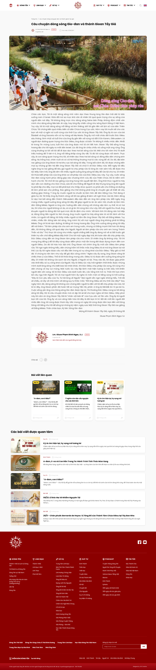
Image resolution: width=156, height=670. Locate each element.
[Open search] (139, 5)
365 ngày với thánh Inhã (111, 588)
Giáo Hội (82, 658)
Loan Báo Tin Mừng (62, 576)
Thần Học (82, 567)
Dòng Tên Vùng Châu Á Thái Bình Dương (40, 643)
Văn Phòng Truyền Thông (64, 621)
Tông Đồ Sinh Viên (62, 593)
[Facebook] (139, 542)
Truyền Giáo (83, 574)
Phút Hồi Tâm (37, 574)
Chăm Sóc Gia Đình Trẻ (63, 600)
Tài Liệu (98, 658)
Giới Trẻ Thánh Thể (62, 597)
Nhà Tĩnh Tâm (37, 647)
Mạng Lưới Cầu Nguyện (64, 583)
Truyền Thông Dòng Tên (110, 564)
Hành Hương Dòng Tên (63, 614)
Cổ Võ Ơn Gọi (60, 607)
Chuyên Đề (83, 588)
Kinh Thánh (83, 564)
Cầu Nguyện (83, 591)
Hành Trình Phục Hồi (109, 571)
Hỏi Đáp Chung (130, 658)
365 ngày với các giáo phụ (112, 591)
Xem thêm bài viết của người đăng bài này (67, 340)
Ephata (105, 584)
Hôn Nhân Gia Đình (85, 581)
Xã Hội (81, 584)
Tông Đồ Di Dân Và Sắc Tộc (65, 590)
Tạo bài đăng (35, 658)
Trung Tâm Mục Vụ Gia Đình (19, 647)
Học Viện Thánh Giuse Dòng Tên (65, 629)
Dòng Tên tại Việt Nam (16, 573)
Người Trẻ (105, 658)
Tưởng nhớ (12, 576)
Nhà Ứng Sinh (51, 647)
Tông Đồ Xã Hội (61, 586)
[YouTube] (145, 542)
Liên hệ (11, 587)
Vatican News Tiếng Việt (111, 574)
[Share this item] (58, 418)
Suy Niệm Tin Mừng (85, 598)
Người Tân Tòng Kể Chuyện (111, 567)
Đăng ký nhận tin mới (110, 642)
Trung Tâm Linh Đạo (62, 564)
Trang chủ (34, 19)
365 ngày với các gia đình (111, 595)
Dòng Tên (12, 590)
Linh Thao (36, 571)
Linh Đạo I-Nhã (37, 567)
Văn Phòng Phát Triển (63, 618)
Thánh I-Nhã (37, 564)
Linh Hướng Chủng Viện (64, 573)
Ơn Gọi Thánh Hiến (85, 578)
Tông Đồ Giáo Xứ (61, 579)
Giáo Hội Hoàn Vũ (132, 567)
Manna (105, 578)
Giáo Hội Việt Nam (132, 571)
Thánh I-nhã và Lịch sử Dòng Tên (18, 565)
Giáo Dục (59, 611)
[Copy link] (45, 359)
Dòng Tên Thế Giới (16, 643)
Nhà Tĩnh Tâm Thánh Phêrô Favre (65, 568)
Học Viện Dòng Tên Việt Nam (85, 643)
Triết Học (82, 571)
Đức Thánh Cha (131, 564)
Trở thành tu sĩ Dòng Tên (17, 569)
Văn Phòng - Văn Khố (63, 625)
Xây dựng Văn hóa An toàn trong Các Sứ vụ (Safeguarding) (18, 581)
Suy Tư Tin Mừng (84, 595)
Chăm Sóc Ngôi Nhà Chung (65, 604)
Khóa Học (129, 578)
